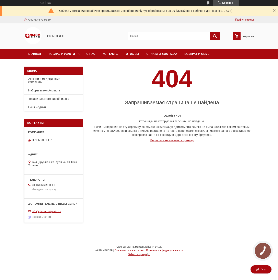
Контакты (110, 53)
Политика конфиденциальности (164, 250)
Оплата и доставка (161, 53)
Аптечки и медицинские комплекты (44, 80)
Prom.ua (157, 246)
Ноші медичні (37, 107)
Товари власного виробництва (48, 98)
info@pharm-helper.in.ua (46, 211)
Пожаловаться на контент (129, 250)
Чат (264, 269)
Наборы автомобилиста (44, 90)
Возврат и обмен (197, 53)
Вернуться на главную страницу (172, 140)
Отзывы (132, 53)
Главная (34, 53)
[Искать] (215, 36)
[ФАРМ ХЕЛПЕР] (33, 43)
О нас (90, 53)
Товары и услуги (61, 53)
